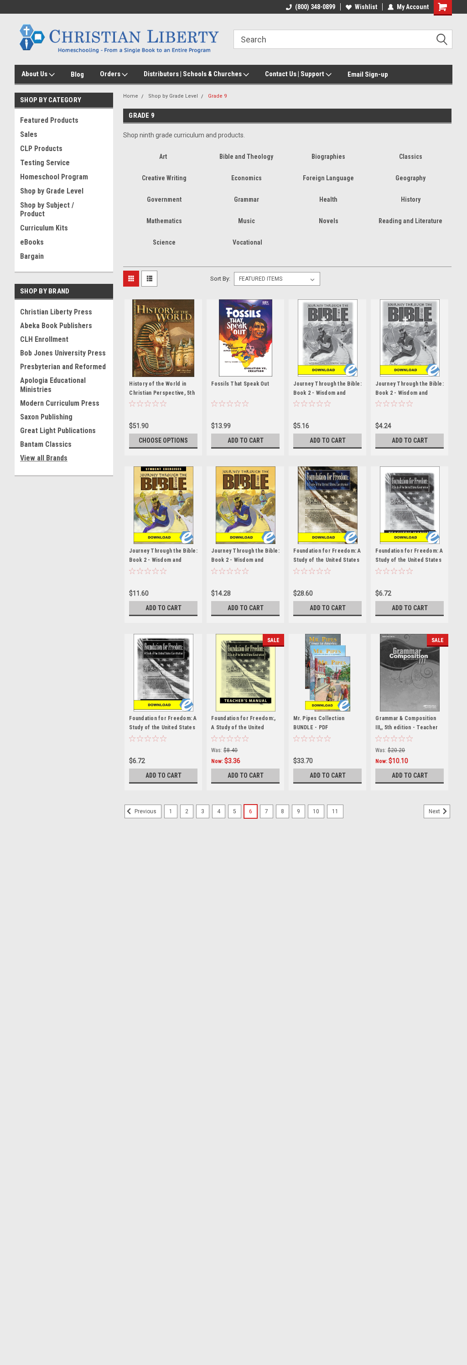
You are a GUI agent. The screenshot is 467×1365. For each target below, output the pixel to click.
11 (335, 811)
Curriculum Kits (44, 228)
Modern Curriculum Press (59, 403)
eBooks (32, 242)
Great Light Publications (58, 430)
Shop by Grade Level (51, 191)
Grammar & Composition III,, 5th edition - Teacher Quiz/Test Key (406, 727)
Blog (77, 74)
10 (316, 811)
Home (130, 96)
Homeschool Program (54, 177)
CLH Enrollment (44, 339)
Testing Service (45, 162)
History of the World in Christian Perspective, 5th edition (162, 393)
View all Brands (43, 458)
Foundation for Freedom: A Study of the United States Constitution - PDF (327, 560)
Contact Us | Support (295, 74)
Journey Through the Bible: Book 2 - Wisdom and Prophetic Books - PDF (245, 560)
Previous (144, 812)
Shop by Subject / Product (47, 209)
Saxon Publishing (46, 417)
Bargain (32, 256)
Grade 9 (217, 96)
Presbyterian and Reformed (63, 366)
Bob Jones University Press (63, 353)
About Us (35, 74)
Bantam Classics (46, 444)
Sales (28, 134)
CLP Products (41, 148)
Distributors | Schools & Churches (193, 74)
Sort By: (220, 278)
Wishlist (366, 6)
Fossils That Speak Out (240, 384)
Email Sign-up (368, 74)
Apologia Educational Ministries (53, 385)
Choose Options (163, 440)
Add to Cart (246, 440)
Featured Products (49, 120)
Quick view (163, 370)
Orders (111, 74)
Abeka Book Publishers (56, 325)
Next (435, 812)
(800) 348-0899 (315, 6)
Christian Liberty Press (56, 312)
